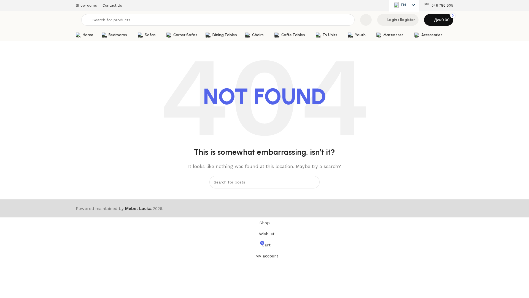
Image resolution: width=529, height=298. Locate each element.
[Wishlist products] (365, 19)
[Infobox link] (438, 5)
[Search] (313, 182)
